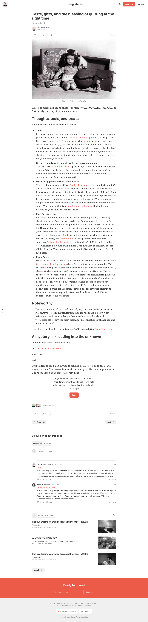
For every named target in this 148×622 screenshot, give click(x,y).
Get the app (85, 611)
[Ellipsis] (115, 464)
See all (36, 570)
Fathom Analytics (57, 242)
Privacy (68, 605)
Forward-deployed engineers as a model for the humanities (55, 541)
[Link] (29, 118)
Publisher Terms (92, 603)
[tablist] (42, 443)
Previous (41, 422)
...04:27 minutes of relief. (49, 348)
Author (40, 467)
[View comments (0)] (53, 563)
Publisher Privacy (77, 603)
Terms (74, 605)
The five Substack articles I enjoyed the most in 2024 (60, 521)
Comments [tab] (37, 443)
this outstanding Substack (50, 264)
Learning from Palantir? (44, 538)
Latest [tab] (40, 515)
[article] (74, 526)
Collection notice (84, 605)
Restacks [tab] (47, 443)
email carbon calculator (80, 206)
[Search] (114, 4)
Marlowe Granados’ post (81, 137)
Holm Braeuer (42, 484)
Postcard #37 (37, 557)
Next (109, 422)
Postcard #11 (37, 525)
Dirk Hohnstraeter (44, 27)
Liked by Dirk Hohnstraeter (48, 487)
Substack (62, 617)
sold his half (68, 238)
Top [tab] (34, 515)
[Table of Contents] (2, 311)
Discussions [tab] (49, 515)
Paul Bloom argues (61, 166)
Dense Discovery (103, 329)
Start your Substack (68, 611)
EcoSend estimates (80, 185)
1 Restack (52, 406)
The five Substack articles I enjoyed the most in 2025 (60, 554)
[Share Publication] (119, 4)
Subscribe (129, 4)
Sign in (141, 4)
